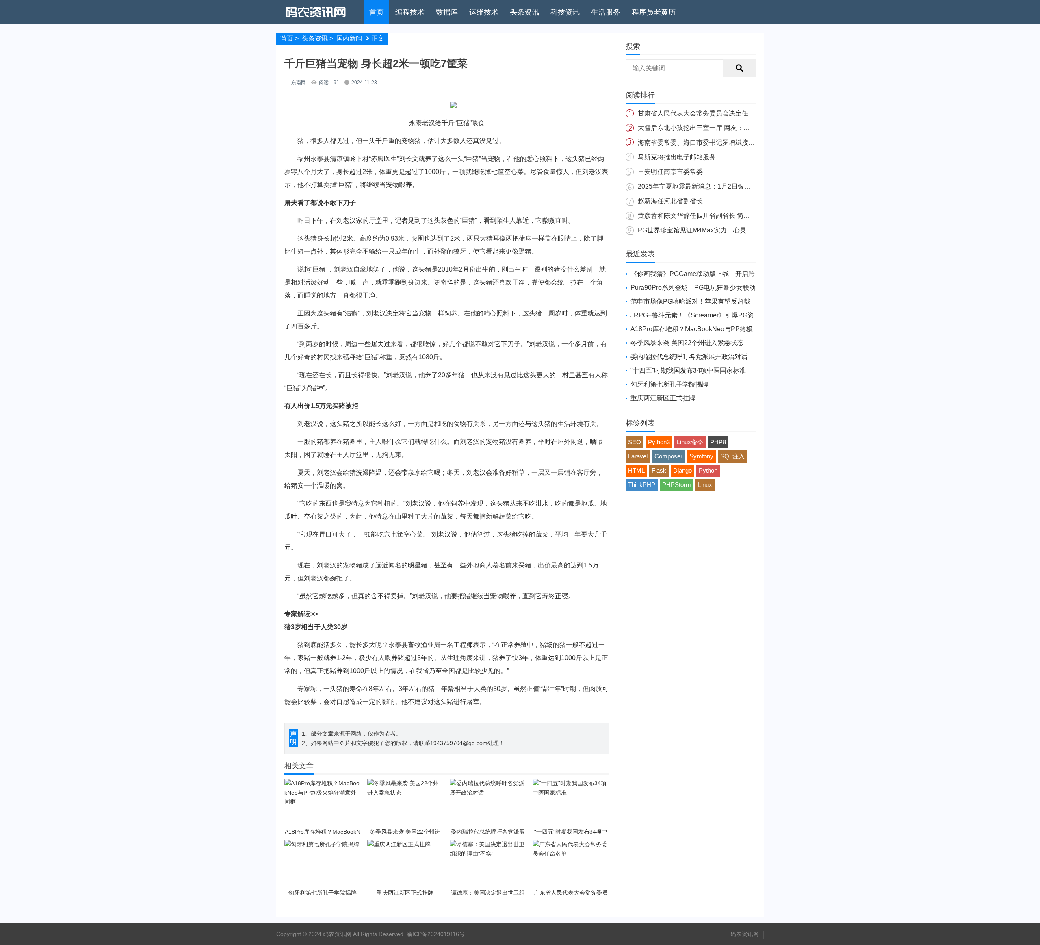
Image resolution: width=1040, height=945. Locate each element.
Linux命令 (690, 442)
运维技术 (483, 12)
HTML (636, 470)
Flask (659, 470)
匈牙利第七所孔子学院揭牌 (669, 384)
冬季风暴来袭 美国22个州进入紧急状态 (686, 342)
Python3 (659, 442)
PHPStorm (676, 484)
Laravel (638, 456)
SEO (634, 442)
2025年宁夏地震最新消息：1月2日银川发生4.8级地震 (715, 186)
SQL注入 (732, 456)
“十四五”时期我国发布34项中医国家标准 (688, 370)
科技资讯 (565, 12)
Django (682, 470)
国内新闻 (349, 38)
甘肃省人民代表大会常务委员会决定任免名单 (703, 113)
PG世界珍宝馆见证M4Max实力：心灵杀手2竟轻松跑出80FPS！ (730, 230)
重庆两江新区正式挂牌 (663, 398)
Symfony (701, 456)
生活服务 (605, 12)
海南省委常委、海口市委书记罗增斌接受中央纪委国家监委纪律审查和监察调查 (751, 142)
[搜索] (739, 68)
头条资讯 (524, 12)
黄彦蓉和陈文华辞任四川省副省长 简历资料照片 (707, 215)
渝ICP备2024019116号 (436, 934)
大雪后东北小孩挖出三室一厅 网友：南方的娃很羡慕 (713, 127)
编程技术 (410, 12)
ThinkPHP (641, 484)
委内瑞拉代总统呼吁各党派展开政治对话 (689, 356)
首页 (376, 12)
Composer (668, 456)
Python (708, 470)
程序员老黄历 (654, 12)
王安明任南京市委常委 (670, 171)
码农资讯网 (744, 934)
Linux (705, 484)
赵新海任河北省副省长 (670, 201)
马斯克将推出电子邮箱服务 (677, 157)
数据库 (447, 12)
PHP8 (718, 442)
